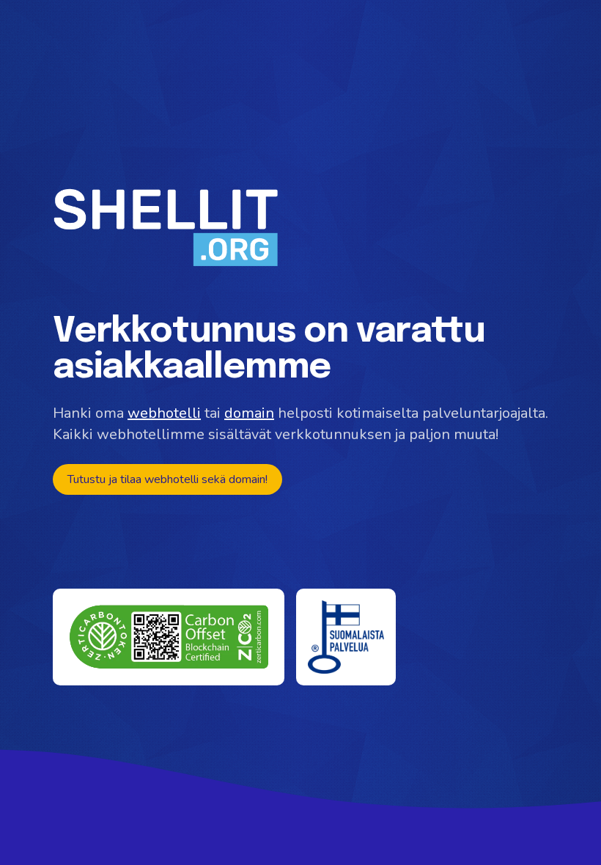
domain (249, 413)
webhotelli (164, 413)
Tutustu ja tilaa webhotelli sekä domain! (167, 479)
